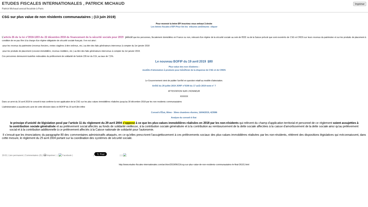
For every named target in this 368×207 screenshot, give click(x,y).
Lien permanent (16, 155)
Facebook (67, 155)
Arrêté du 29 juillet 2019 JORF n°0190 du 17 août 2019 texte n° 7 (184, 86)
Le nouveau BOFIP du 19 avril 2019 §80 (184, 61)
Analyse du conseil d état (184, 117)
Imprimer (360, 3)
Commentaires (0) (33, 155)
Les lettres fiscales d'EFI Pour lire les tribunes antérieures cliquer (184, 26)
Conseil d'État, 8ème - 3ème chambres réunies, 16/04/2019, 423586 (184, 112)
